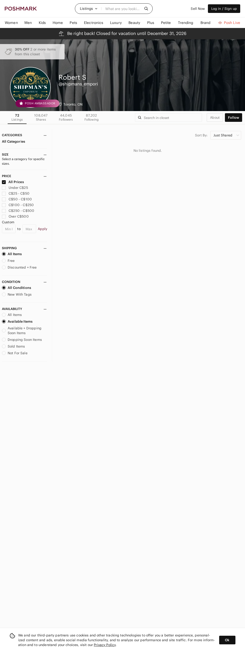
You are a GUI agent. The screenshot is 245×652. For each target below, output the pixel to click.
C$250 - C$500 (21, 210)
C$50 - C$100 (20, 199)
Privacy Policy (105, 645)
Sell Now (198, 8)
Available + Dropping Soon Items (24, 330)
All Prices (16, 182)
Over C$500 (19, 216)
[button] (89, 8)
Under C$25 (18, 187)
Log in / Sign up (224, 8)
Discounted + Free (22, 267)
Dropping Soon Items (25, 339)
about (215, 117)
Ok (227, 640)
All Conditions (19, 288)
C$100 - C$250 (21, 205)
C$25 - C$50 (19, 193)
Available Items (20, 321)
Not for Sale (18, 353)
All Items (15, 254)
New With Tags (20, 294)
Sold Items (16, 346)
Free (11, 261)
